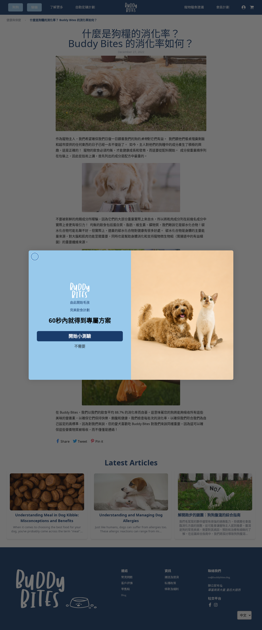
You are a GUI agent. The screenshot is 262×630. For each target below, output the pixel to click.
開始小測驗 (80, 336)
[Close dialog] (34, 256)
